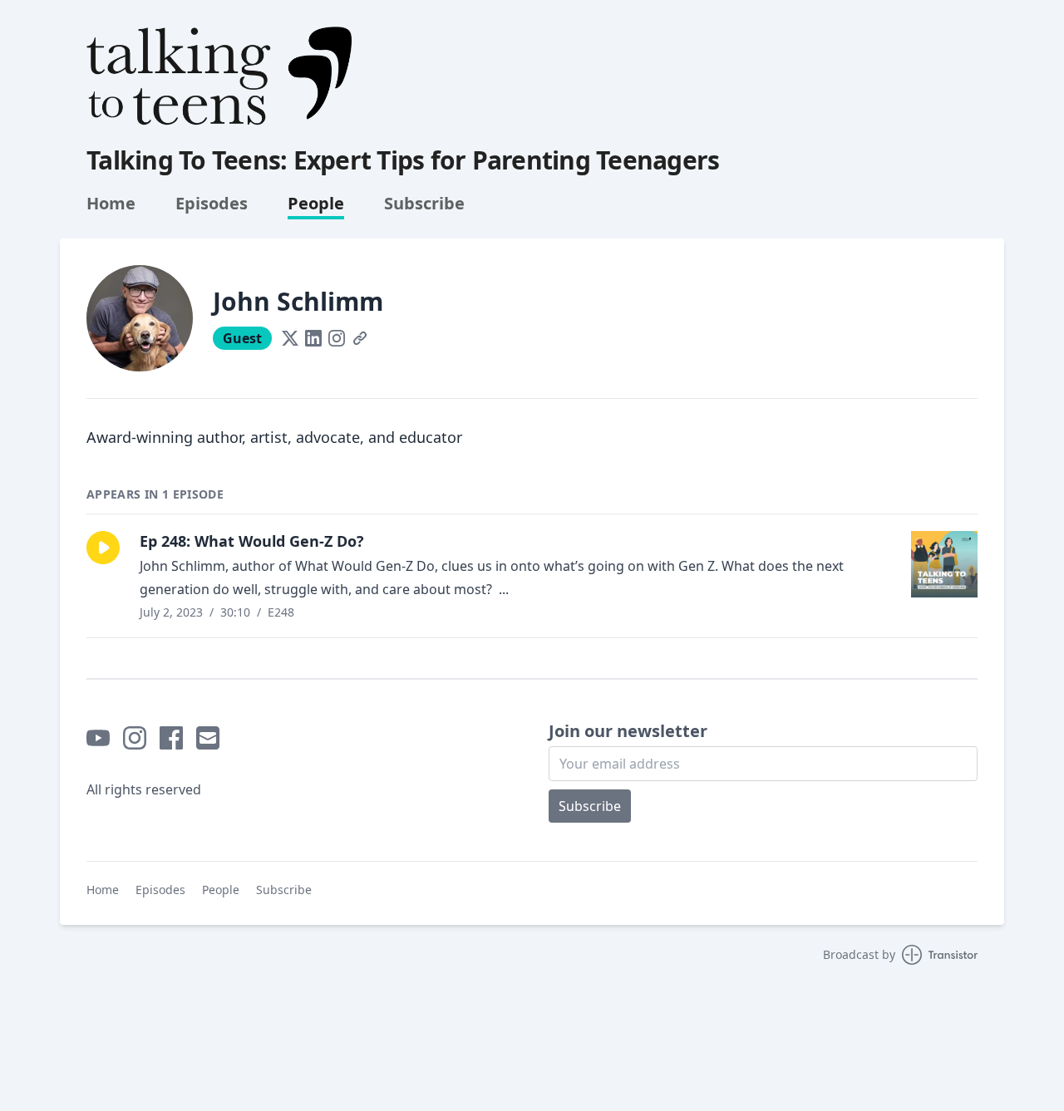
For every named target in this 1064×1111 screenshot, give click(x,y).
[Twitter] (290, 338)
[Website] (360, 338)
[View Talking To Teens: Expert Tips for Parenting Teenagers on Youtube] (98, 738)
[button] (103, 547)
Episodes (211, 203)
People (316, 203)
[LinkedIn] (313, 338)
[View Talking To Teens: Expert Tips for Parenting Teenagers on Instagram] (134, 738)
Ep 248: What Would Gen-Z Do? (252, 541)
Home (110, 203)
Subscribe (424, 203)
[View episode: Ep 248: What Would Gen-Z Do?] (944, 564)
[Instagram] (336, 338)
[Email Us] (207, 738)
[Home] (219, 76)
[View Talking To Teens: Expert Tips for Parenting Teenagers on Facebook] (171, 738)
